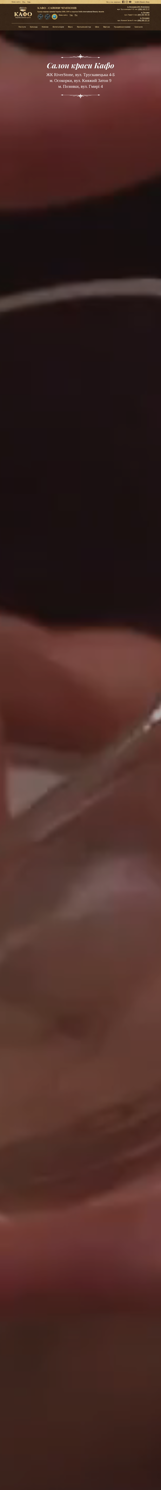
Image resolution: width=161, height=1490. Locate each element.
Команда (33, 27)
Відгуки (106, 27)
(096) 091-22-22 (143, 20)
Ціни (97, 27)
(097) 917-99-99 (143, 15)
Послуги (22, 27)
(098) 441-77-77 (143, 9)
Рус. (24, 2)
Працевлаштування (122, 27)
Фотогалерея (58, 27)
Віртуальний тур (84, 27)
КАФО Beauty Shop (142, 2)
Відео (70, 27)
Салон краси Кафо (80, 65)
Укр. (29, 2)
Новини (45, 27)
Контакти (138, 27)
